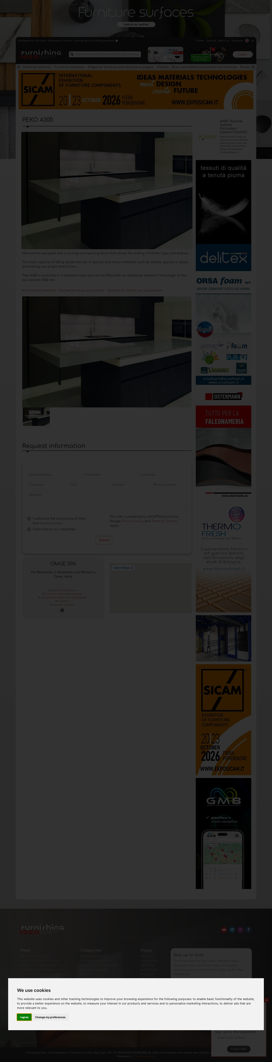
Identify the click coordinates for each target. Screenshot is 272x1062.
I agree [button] (24, 1017)
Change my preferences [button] (50, 1017)
